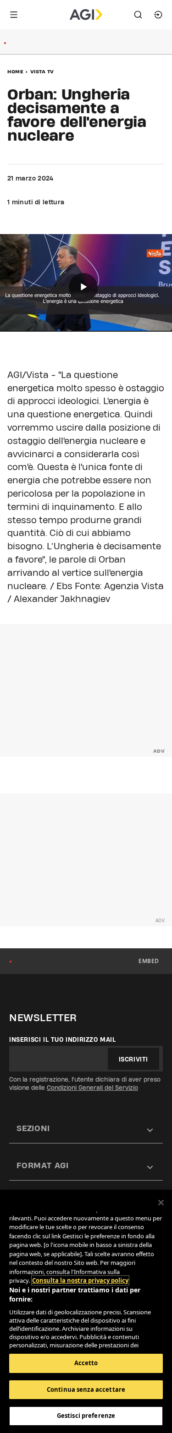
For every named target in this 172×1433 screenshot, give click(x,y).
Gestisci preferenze (86, 1415)
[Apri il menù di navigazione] (13, 14)
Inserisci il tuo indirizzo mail (62, 1039)
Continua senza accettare (86, 1389)
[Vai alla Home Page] (86, 14)
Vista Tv (42, 71)
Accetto (86, 1363)
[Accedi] (158, 14)
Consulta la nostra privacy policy (80, 1280)
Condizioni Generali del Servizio (92, 1087)
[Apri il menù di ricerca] (138, 14)
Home (15, 71)
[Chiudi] (161, 1202)
